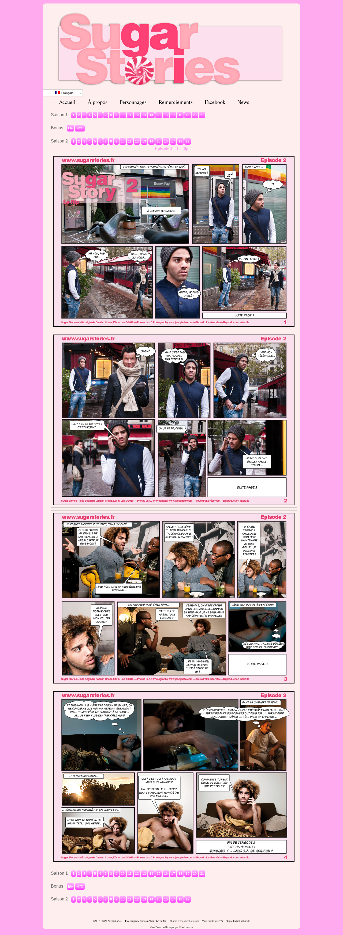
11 (130, 115)
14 (151, 115)
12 (137, 115)
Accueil (67, 102)
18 (180, 115)
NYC (79, 128)
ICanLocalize (186, 927)
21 (202, 115)
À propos (97, 102)
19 (187, 115)
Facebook (215, 102)
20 (195, 115)
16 (166, 115)
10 (123, 115)
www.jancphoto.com (188, 921)
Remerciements (176, 102)
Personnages (133, 102)
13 (144, 115)
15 (159, 115)
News (243, 102)
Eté (70, 128)
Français (66, 93)
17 (173, 115)
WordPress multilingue (162, 927)
